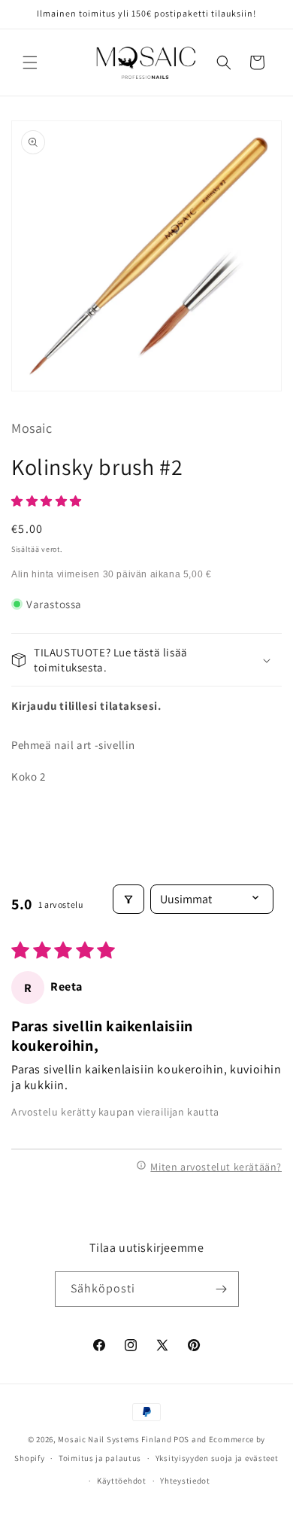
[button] (30, 62)
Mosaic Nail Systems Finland (114, 1439)
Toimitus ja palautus (100, 1458)
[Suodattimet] (128, 899)
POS (181, 1439)
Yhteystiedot (185, 1480)
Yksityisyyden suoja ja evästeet (217, 1458)
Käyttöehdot (121, 1480)
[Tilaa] (221, 1289)
